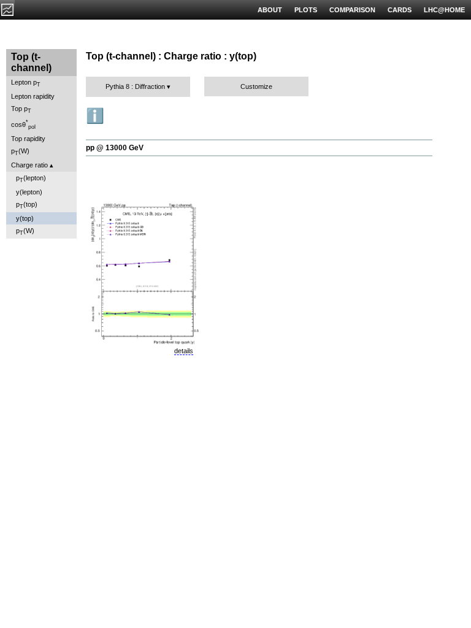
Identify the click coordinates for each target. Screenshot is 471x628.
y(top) (25, 218)
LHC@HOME (444, 9)
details (183, 350)
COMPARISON (352, 9)
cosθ (23, 124)
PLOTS (305, 9)
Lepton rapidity (33, 96)
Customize (256, 86)
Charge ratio (29, 165)
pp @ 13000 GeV (115, 148)
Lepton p (25, 83)
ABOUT (270, 9)
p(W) (20, 151)
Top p (21, 109)
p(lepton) (31, 178)
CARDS (400, 9)
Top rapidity (28, 138)
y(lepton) (29, 192)
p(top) (26, 205)
